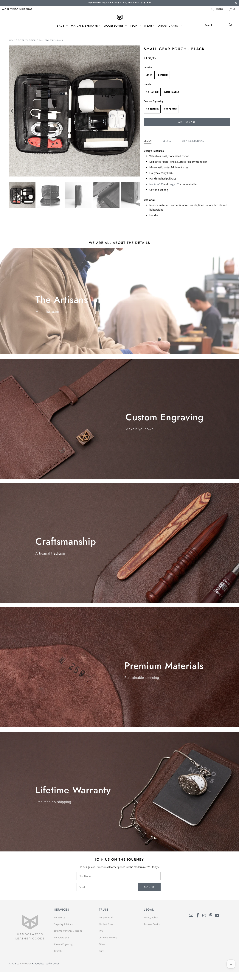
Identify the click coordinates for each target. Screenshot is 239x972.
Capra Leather (24, 963)
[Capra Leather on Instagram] (204, 915)
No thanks (152, 109)
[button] (63, 26)
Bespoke (58, 951)
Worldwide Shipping (17, 9)
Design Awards (106, 917)
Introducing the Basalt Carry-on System (119, 2)
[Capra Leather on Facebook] (198, 915)
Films (101, 951)
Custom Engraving (63, 944)
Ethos (102, 944)
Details (167, 140)
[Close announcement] (235, 3)
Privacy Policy (151, 917)
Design (147, 140)
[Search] (230, 25)
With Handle (171, 92)
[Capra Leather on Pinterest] (211, 915)
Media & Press (106, 924)
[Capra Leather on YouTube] (217, 915)
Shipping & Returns (193, 140)
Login (219, 9)
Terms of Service (152, 924)
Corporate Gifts (61, 937)
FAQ (101, 930)
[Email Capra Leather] (191, 915)
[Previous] (12, 111)
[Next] (137, 111)
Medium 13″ (156, 184)
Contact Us (59, 917)
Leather (163, 75)
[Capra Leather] (119, 18)
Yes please (170, 109)
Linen (149, 75)
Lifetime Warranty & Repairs (68, 930)
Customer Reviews (108, 937)
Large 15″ (173, 184)
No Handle (152, 92)
